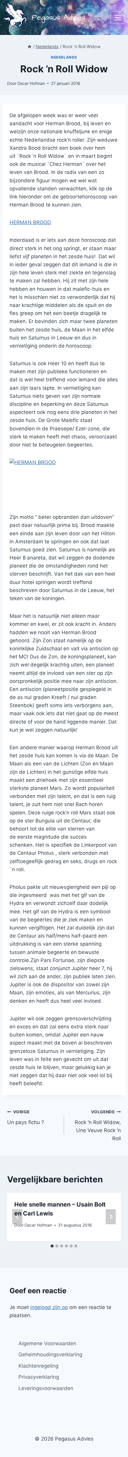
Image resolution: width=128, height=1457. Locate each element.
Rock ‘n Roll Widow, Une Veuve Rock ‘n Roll (98, 1125)
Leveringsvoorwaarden (45, 1388)
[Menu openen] (117, 17)
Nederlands (64, 57)
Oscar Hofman (31, 83)
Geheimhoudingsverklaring (50, 1354)
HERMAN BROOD (30, 222)
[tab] (52, 1246)
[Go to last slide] (17, 1216)
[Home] (29, 46)
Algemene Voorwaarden (47, 1343)
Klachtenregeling (38, 1366)
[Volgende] (111, 1216)
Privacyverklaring (38, 1377)
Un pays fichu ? (25, 1117)
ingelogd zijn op (49, 1307)
